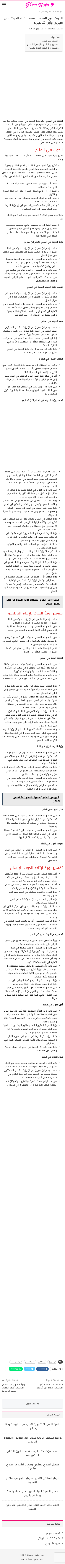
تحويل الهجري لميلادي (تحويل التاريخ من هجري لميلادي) (32, 1466)
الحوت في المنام (50, 41)
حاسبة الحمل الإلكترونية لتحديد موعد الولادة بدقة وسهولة (33, 1426)
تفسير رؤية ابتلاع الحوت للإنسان (43, 48)
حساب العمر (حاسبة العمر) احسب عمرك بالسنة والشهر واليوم (32, 1493)
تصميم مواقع (53, 1533)
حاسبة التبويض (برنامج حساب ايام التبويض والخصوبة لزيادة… (32, 1439)
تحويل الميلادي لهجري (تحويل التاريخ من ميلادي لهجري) (33, 1480)
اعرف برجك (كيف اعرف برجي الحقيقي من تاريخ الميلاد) (32, 1506)
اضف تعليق (31, 1404)
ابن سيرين (52, 1361)
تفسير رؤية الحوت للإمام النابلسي (42, 44)
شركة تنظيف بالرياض (48, 1538)
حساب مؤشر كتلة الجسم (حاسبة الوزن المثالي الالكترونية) (32, 1453)
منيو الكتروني (52, 1543)
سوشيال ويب (26, 1559)
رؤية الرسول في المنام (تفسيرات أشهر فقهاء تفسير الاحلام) (13, 1387)
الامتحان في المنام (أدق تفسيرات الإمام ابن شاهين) (49, 1386)
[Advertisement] (32, 86)
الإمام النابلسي (30, 1361)
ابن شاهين (42, 1361)
